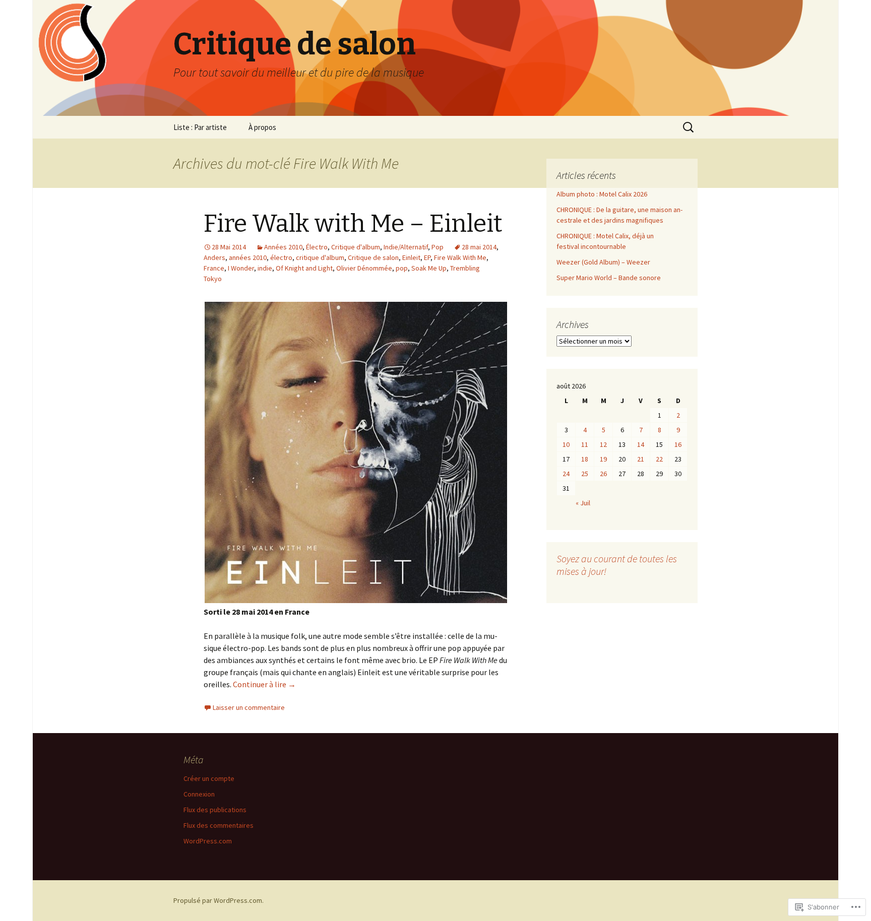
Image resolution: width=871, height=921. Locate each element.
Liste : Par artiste (200, 127)
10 (566, 444)
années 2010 (248, 257)
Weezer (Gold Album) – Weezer (603, 262)
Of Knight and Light (304, 268)
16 (677, 444)
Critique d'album (355, 246)
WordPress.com (207, 840)
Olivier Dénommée (364, 268)
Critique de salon (373, 257)
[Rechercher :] (689, 127)
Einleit (411, 257)
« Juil (583, 502)
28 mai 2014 (479, 246)
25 (584, 473)
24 (566, 473)
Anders (214, 257)
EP (427, 257)
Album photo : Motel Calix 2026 (601, 194)
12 (603, 444)
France (214, 268)
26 (603, 473)
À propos (262, 127)
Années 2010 (283, 246)
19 (603, 459)
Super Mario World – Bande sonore (608, 277)
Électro (317, 246)
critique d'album (320, 257)
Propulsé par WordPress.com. (218, 900)
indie (265, 268)
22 (659, 459)
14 (640, 444)
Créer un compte (208, 778)
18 (584, 459)
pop (402, 268)
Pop (437, 246)
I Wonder (241, 268)
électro (281, 257)
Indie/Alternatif (406, 246)
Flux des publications (214, 809)
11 (584, 444)
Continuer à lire (264, 684)
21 (640, 459)
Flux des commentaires (218, 825)
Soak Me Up (429, 268)
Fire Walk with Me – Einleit (353, 223)
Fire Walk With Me (460, 257)
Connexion (199, 794)
